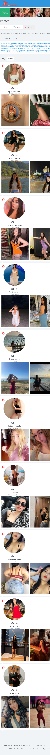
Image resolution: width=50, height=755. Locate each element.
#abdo (3, 43)
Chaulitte (14, 693)
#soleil (11, 52)
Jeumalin (14, 492)
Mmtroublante (14, 559)
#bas (26, 43)
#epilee (31, 47)
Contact (4, 749)
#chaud (18, 45)
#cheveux (36, 45)
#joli (10, 48)
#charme (13, 45)
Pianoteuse (14, 359)
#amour (8, 43)
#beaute (40, 43)
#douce (12, 47)
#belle (45, 43)
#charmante (5, 45)
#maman (37, 48)
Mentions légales (42, 749)
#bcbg (30, 43)
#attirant (14, 43)
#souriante (17, 52)
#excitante (44, 47)
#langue (14, 48)
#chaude (24, 45)
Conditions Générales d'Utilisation (24, 749)
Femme (30, 27)
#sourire (24, 52)
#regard (44, 50)
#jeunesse (4, 48)
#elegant (18, 47)
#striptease (42, 52)
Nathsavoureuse (14, 225)
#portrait (14, 50)
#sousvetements (32, 52)
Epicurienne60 (14, 91)
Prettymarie (14, 292)
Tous (5, 27)
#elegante (25, 47)
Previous (12, 12)
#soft (6, 52)
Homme (17, 27)
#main (32, 48)
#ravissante (37, 50)
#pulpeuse (29, 50)
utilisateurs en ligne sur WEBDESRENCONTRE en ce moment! (23, 745)
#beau (35, 43)
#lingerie (20, 48)
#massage (44, 48)
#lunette (26, 48)
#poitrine (4, 50)
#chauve (30, 45)
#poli (9, 50)
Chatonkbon (14, 626)
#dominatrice (5, 47)
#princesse (21, 50)
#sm (2, 52)
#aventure (21, 43)
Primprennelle (14, 426)
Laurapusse (14, 158)
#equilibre (37, 47)
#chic (41, 45)
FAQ (10, 749)
